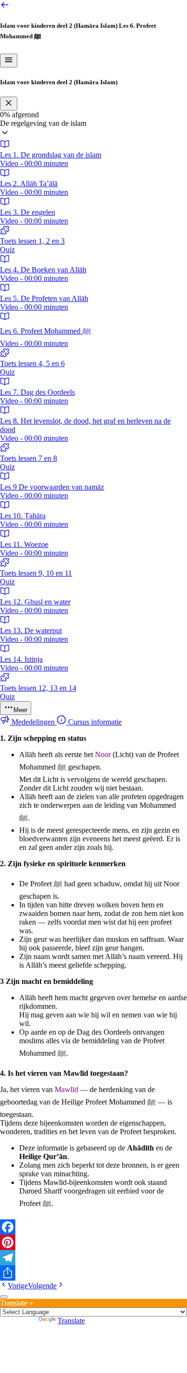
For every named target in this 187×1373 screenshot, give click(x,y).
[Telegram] (93, 1257)
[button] (93, 129)
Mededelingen (33, 722)
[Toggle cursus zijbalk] (8, 60)
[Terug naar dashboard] (5, 7)
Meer (20, 710)
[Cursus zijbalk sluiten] (8, 104)
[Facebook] (93, 1227)
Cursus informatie (94, 722)
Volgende (42, 1286)
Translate (71, 1321)
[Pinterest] (93, 1242)
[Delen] (93, 1273)
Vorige (18, 1286)
